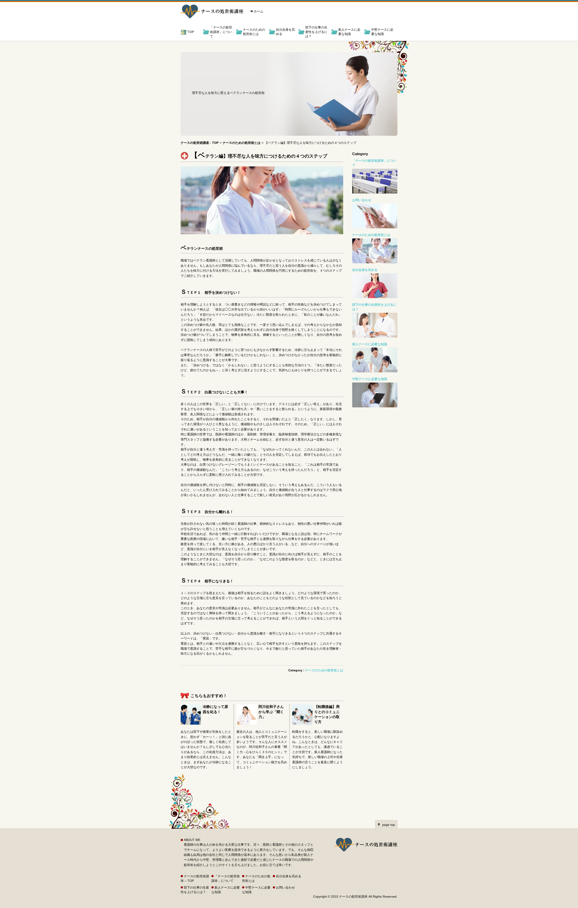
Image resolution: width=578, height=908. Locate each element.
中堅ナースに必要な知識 (382, 32)
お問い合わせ (361, 200)
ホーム (258, 11)
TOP (190, 32)
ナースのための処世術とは (254, 32)
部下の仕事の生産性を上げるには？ (316, 32)
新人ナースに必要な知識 (349, 32)
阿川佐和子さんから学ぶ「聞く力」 (271, 712)
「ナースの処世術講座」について (221, 32)
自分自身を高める (285, 32)
